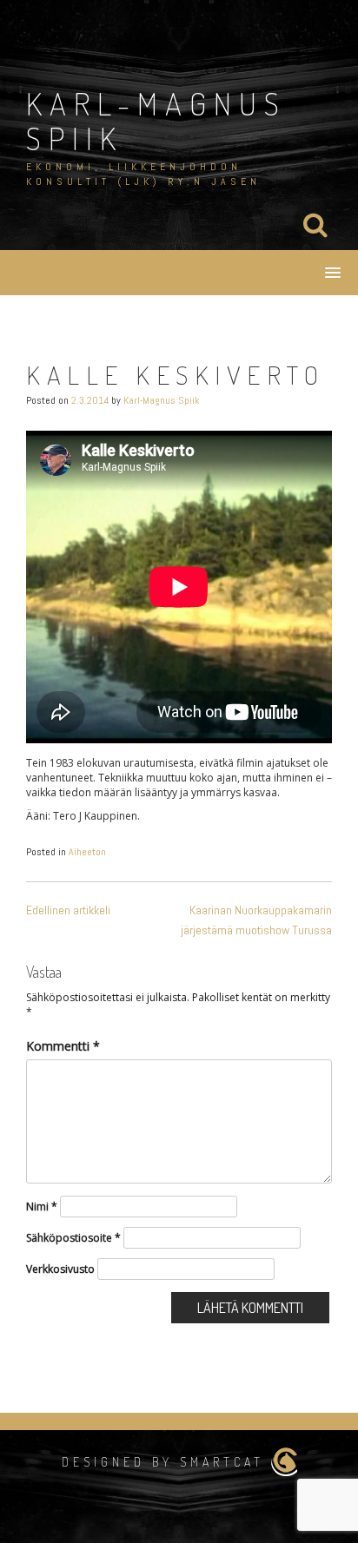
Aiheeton (87, 852)
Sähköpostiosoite (73, 1237)
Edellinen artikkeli (68, 910)
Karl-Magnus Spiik (156, 120)
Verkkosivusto (60, 1269)
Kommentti (63, 1046)
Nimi (41, 1206)
